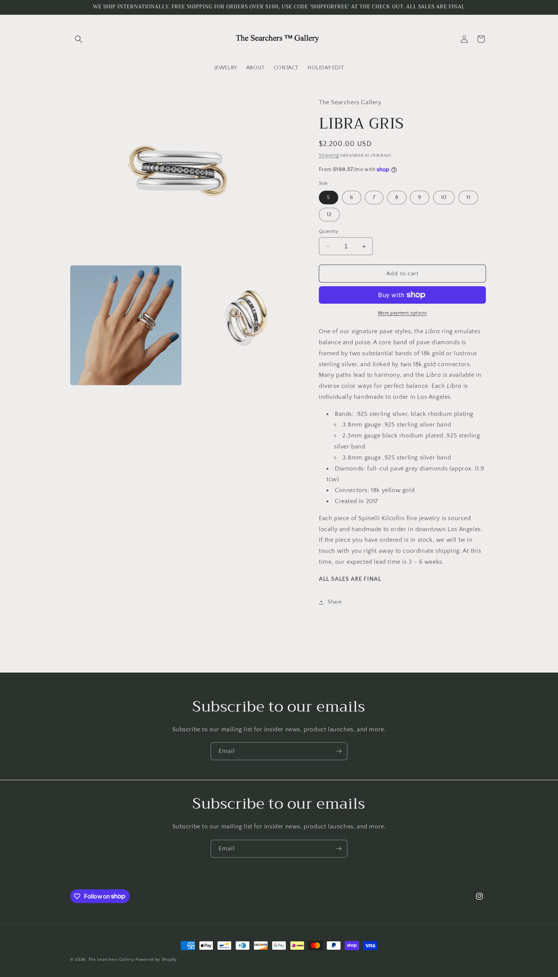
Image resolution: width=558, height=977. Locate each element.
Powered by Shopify (156, 959)
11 (468, 197)
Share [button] (335, 602)
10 (444, 197)
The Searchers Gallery (111, 959)
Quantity (328, 231)
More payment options (402, 313)
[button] (78, 39)
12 (329, 215)
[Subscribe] (338, 751)
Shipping (329, 155)
